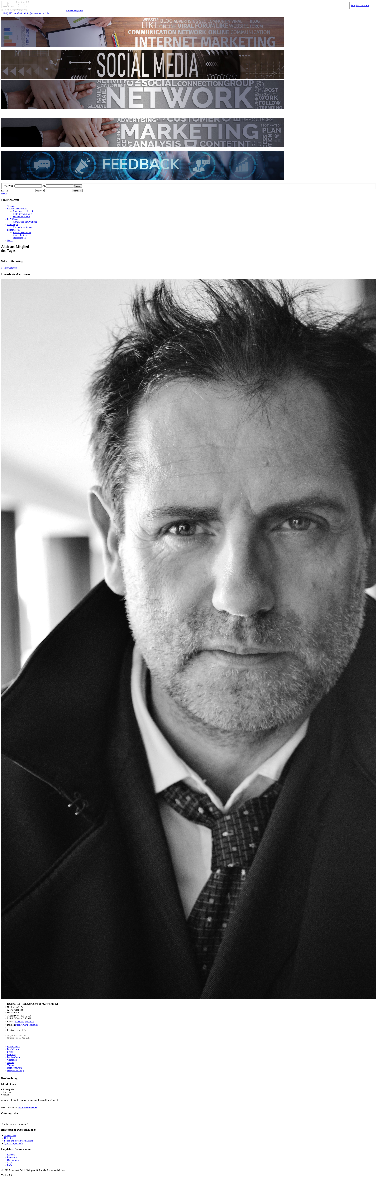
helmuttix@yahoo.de (24, 1021)
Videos (10, 1065)
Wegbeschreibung (15, 1070)
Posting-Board (13, 1057)
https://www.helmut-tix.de (27, 1025)
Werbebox (12, 1060)
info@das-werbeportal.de (37, 13)
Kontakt (11, 1154)
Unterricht (9, 1138)
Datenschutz (13, 1160)
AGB (9, 1162)
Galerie (10, 1062)
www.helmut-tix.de (27, 1107)
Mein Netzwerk (14, 1067)
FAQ (9, 1165)
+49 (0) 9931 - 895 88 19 (13, 13)
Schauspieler (10, 1135)
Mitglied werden (360, 5)
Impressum (12, 1157)
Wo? (44, 186)
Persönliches (13, 1049)
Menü (4, 193)
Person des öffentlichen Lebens (18, 1140)
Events (10, 1052)
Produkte (11, 1054)
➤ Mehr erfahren (9, 268)
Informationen (13, 1046)
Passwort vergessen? (74, 10)
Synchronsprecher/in (13, 1143)
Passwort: (39, 190)
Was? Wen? (9, 186)
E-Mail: (4, 190)
